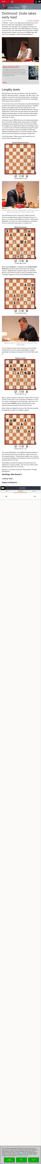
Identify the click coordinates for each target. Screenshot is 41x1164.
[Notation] (20, 176)
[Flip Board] (15, 176)
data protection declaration (22, 1155)
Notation (20, 491)
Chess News (14, 8)
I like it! (30, 20)
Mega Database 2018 (11, 67)
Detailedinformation (9, 1159)
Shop (4, 1)
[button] (12, 1)
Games (34, 491)
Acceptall (33, 1159)
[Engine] (23, 176)
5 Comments (36, 20)
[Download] (27, 176)
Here (21, 1152)
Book (7, 491)
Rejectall (21, 1159)
